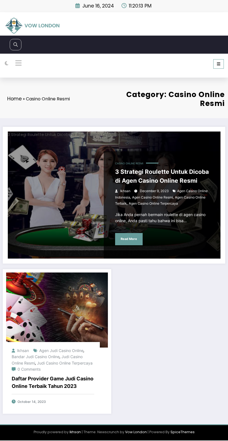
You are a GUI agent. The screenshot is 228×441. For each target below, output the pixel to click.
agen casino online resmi (152, 197)
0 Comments (29, 369)
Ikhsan (75, 432)
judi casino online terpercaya (65, 363)
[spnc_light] (6, 63)
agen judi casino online (61, 350)
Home (14, 98)
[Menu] (218, 64)
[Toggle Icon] (17, 64)
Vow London (136, 432)
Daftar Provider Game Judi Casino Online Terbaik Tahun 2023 (52, 382)
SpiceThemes (182, 432)
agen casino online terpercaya (153, 203)
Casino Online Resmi (129, 163)
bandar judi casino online (36, 356)
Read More (129, 239)
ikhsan (125, 191)
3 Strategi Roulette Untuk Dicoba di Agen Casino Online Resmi (162, 176)
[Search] (15, 44)
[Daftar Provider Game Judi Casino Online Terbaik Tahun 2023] (57, 310)
